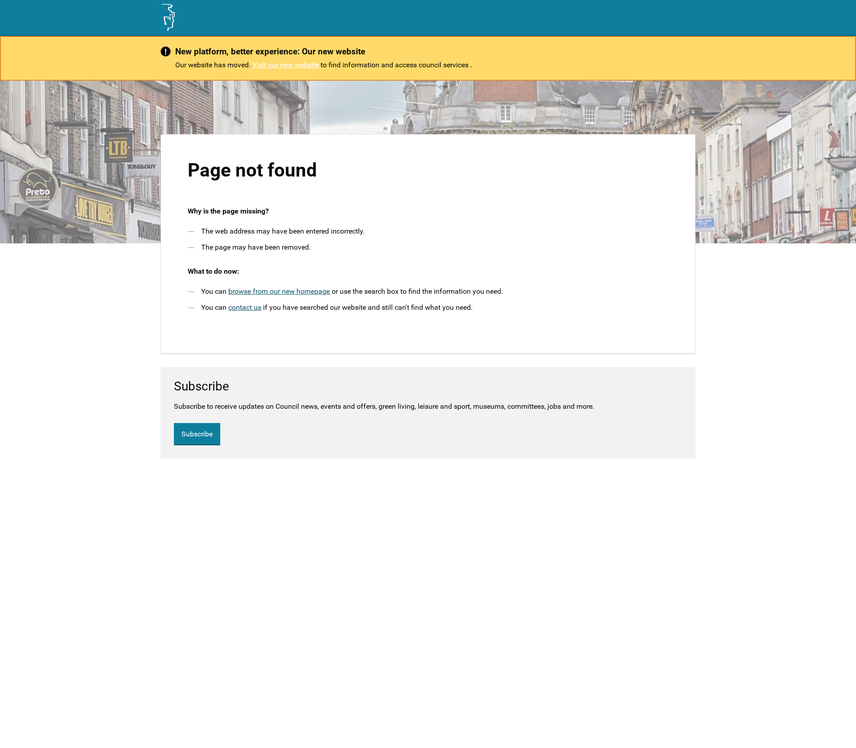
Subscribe (197, 434)
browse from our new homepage (279, 291)
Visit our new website (285, 65)
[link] (167, 17)
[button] (689, 17)
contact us (244, 307)
